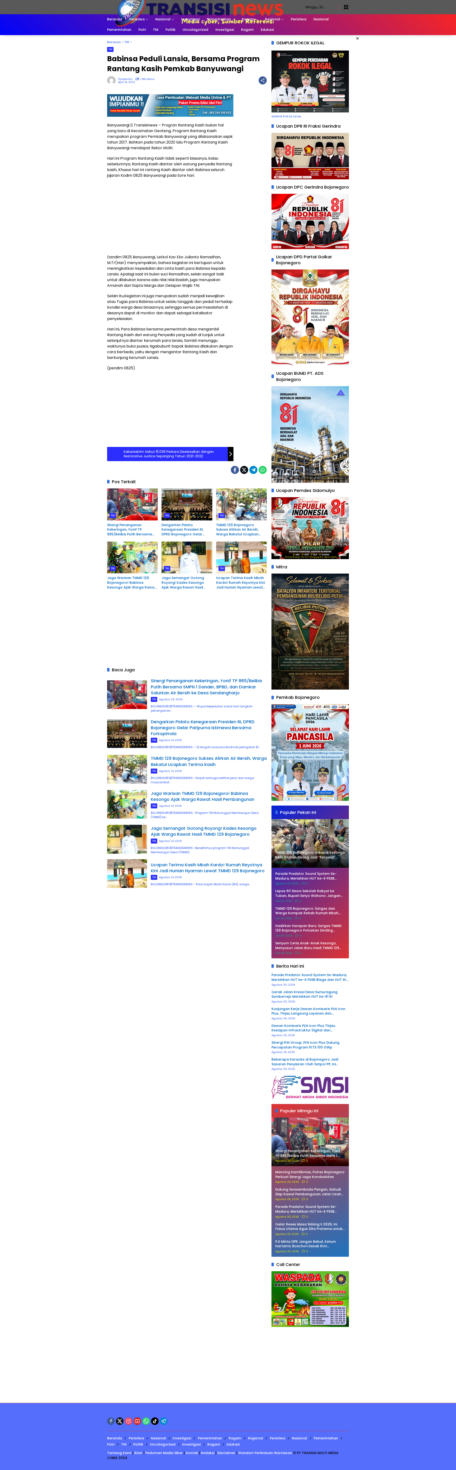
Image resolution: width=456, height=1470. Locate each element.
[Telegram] (253, 470)
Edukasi (233, 1444)
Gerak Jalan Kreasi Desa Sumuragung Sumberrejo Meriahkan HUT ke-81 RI (304, 994)
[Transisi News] (201, 7)
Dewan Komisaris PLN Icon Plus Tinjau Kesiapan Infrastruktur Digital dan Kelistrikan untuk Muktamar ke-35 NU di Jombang (305, 1028)
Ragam (235, 1438)
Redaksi (207, 1453)
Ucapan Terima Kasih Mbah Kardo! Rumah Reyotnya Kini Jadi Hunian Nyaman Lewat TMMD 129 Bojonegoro (240, 583)
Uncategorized (163, 1444)
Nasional (158, 1438)
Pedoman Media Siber (164, 1453)
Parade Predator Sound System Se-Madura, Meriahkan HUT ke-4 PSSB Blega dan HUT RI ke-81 (306, 876)
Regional (255, 1438)
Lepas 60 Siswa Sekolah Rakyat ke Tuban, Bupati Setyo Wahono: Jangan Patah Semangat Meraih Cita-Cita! (308, 893)
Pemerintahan (210, 1438)
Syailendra (125, 79)
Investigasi (182, 1438)
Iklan (138, 1453)
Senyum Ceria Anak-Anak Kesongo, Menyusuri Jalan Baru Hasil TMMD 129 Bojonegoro (307, 945)
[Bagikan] (263, 80)
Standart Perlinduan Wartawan (265, 1453)
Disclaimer (226, 1453)
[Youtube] (137, 1421)
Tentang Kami (119, 1453)
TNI (110, 49)
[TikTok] (155, 1421)
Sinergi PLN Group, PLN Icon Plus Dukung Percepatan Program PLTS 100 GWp (305, 1045)
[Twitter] (244, 470)
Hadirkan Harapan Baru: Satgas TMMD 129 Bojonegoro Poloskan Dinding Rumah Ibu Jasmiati (308, 928)
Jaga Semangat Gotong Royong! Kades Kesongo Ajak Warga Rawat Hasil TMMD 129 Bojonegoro (183, 583)
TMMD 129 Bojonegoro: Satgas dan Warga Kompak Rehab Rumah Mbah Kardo (306, 911)
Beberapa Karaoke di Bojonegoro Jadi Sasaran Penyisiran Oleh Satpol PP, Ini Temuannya (304, 1062)
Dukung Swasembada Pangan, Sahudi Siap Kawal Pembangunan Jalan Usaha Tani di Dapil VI (309, 1191)
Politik (138, 1444)
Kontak (192, 1453)
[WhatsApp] (263, 470)
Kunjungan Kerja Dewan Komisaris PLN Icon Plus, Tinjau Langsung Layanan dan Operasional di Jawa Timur (308, 1011)
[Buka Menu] (346, 7)
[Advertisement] (170, 216)
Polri (110, 1444)
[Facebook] (235, 470)
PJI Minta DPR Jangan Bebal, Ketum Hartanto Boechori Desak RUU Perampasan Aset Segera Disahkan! (306, 1244)
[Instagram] (128, 1421)
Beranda (114, 1438)
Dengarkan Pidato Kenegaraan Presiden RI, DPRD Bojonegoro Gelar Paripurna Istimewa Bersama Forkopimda (187, 530)
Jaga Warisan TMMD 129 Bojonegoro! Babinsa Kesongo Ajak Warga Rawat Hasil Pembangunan (131, 583)
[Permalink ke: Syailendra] (112, 80)
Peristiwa (136, 1438)
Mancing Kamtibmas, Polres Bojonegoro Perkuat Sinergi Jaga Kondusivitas (310, 1174)
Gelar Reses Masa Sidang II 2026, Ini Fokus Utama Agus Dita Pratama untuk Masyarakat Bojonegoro (308, 1226)
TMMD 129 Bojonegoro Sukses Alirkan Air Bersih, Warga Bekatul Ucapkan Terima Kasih (237, 530)
